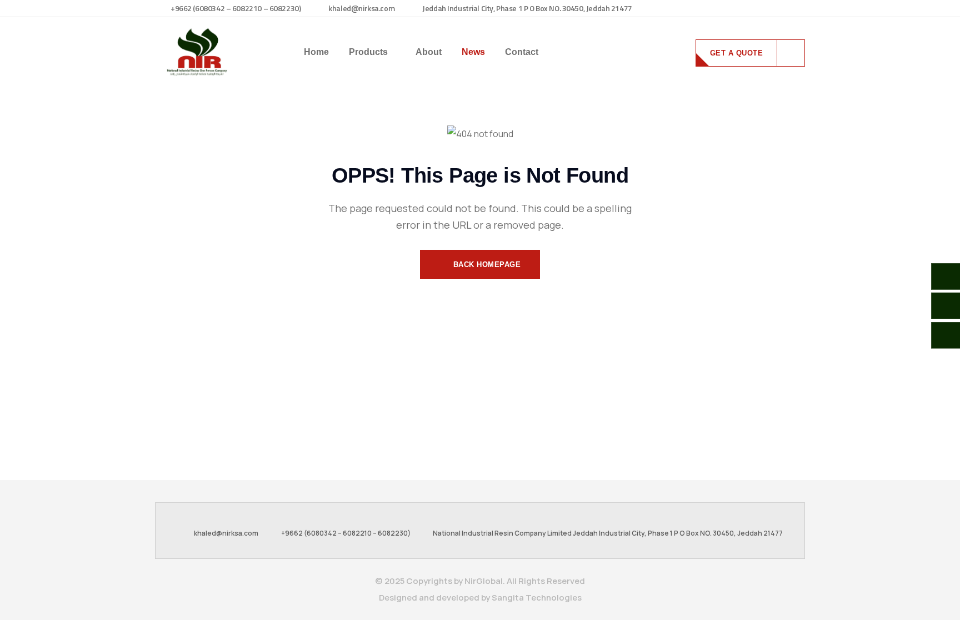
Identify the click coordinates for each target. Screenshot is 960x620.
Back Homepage (486, 264)
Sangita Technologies (537, 597)
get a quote (736, 53)
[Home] (196, 52)
